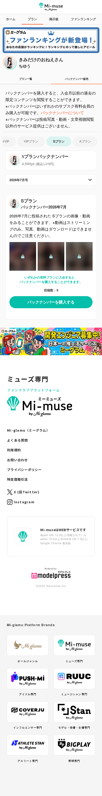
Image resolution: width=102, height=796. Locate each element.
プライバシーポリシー (24, 469)
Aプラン (85, 141)
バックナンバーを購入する (51, 302)
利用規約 (14, 450)
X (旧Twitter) (27, 492)
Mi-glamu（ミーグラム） (28, 430)
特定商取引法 (17, 479)
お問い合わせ (17, 460)
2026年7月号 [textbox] (18, 179)
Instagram (24, 502)
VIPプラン (31, 141)
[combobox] (51, 179)
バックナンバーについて (62, 112)
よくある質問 (17, 440)
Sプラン (59, 141)
